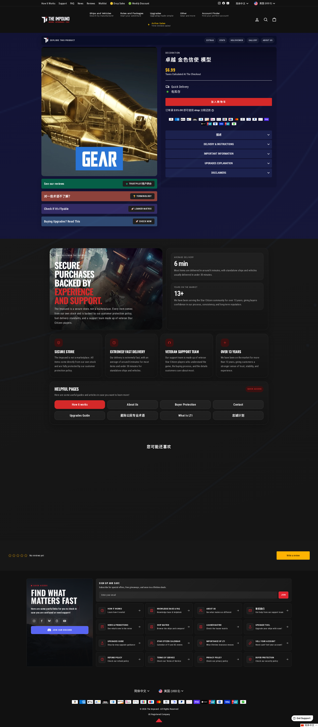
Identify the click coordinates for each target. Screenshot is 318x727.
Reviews (91, 3)
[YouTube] (64, 621)
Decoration (172, 52)
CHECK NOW (145, 221)
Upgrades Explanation (219, 163)
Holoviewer (237, 40)
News (80, 3)
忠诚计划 (238, 415)
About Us (132, 404)
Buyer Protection (185, 404)
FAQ (72, 3)
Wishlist (103, 3)
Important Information (219, 153)
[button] (309, 725)
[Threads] (57, 621)
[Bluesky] (49, 621)
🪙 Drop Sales (117, 3)
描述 (218, 134)
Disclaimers (218, 172)
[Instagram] (34, 621)
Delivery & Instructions (219, 144)
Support (63, 3)
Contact (238, 404)
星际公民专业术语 (132, 415)
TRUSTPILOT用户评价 (140, 183)
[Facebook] (42, 621)
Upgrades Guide (80, 415)
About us (267, 40)
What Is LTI (185, 415)
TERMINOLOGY (144, 196)
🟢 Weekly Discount (138, 3)
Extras (210, 40)
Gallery (253, 40)
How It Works (48, 3)
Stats (222, 40)
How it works (80, 404)
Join (283, 595)
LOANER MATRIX (143, 208)
